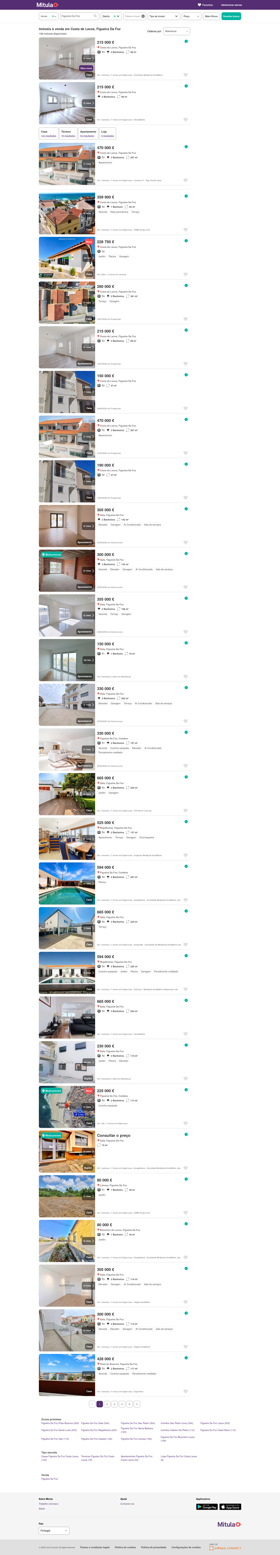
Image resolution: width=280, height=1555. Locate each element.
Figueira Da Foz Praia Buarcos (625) (60, 1423)
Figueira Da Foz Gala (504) (95, 1423)
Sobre (42, 1508)
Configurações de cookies (186, 1547)
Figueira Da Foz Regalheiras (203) (99, 1430)
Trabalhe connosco (48, 1503)
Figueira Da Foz (49, 1478)
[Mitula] (47, 5)
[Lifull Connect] (225, 1549)
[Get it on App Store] (230, 1507)
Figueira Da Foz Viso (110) (55, 1438)
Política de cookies (125, 1547)
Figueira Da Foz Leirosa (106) (136, 1438)
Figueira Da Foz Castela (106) (96, 1438)
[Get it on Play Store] (207, 1507)
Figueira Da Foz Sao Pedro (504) (138, 1423)
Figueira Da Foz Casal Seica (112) (218, 1430)
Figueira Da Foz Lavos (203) (215, 1423)
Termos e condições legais (95, 1547)
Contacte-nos (127, 1503)
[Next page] (137, 1404)
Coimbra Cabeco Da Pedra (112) (178, 1430)
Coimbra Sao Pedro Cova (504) (177, 1423)
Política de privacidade (153, 1547)
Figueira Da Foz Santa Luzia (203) (59, 1430)
